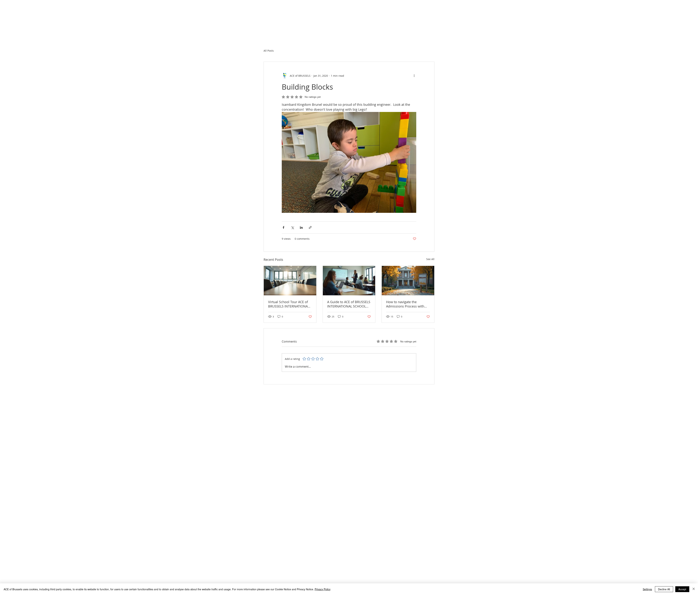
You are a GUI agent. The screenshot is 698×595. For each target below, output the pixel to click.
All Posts (269, 50)
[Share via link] (310, 227)
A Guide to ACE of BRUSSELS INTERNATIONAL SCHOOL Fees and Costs (348, 304)
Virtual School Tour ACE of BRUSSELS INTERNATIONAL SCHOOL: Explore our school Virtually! (290, 304)
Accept (682, 589)
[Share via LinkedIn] (301, 227)
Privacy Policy (322, 589)
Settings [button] (647, 589)
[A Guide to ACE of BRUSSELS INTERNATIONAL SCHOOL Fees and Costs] (349, 280)
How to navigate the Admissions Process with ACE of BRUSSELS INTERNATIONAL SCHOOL (405, 304)
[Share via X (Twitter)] (292, 227)
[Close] (693, 589)
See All (430, 259)
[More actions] (414, 75)
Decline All (664, 589)
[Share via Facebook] (283, 227)
